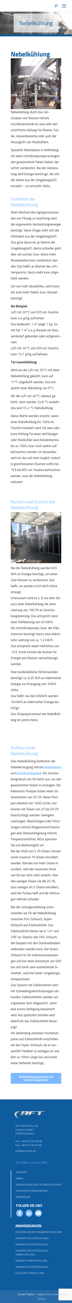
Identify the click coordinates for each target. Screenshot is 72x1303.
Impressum (23, 1197)
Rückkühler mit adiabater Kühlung (38, 1232)
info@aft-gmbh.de (25, 1151)
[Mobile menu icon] (64, 6)
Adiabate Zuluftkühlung (31, 1244)
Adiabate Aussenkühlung (31, 1267)
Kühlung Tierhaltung (29, 1273)
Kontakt (21, 1172)
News (19, 1178)
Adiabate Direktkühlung (31, 1260)
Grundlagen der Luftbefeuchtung (39, 1184)
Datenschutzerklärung (31, 1190)
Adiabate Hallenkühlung (32, 1238)
